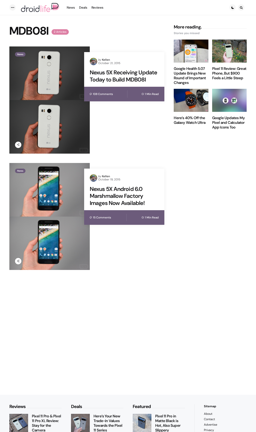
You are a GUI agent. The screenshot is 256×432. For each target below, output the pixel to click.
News (20, 54)
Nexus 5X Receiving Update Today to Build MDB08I (123, 76)
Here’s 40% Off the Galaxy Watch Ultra (189, 120)
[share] (18, 145)
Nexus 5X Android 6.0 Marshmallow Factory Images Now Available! (117, 196)
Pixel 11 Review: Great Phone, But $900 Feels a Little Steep (229, 73)
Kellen (106, 60)
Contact (209, 419)
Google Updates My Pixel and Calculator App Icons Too (228, 123)
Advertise (210, 425)
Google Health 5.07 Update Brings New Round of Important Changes (190, 75)
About (208, 414)
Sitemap (210, 406)
